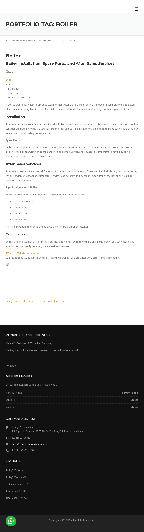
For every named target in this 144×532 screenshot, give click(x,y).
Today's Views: (13, 470)
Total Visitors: (13, 498)
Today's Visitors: (14, 477)
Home (17, 301)
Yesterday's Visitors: (16, 484)
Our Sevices (45, 301)
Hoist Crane (59, 301)
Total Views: (12, 491)
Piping (9, 301)
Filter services (29, 301)
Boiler (13, 56)
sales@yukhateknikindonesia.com (30, 444)
